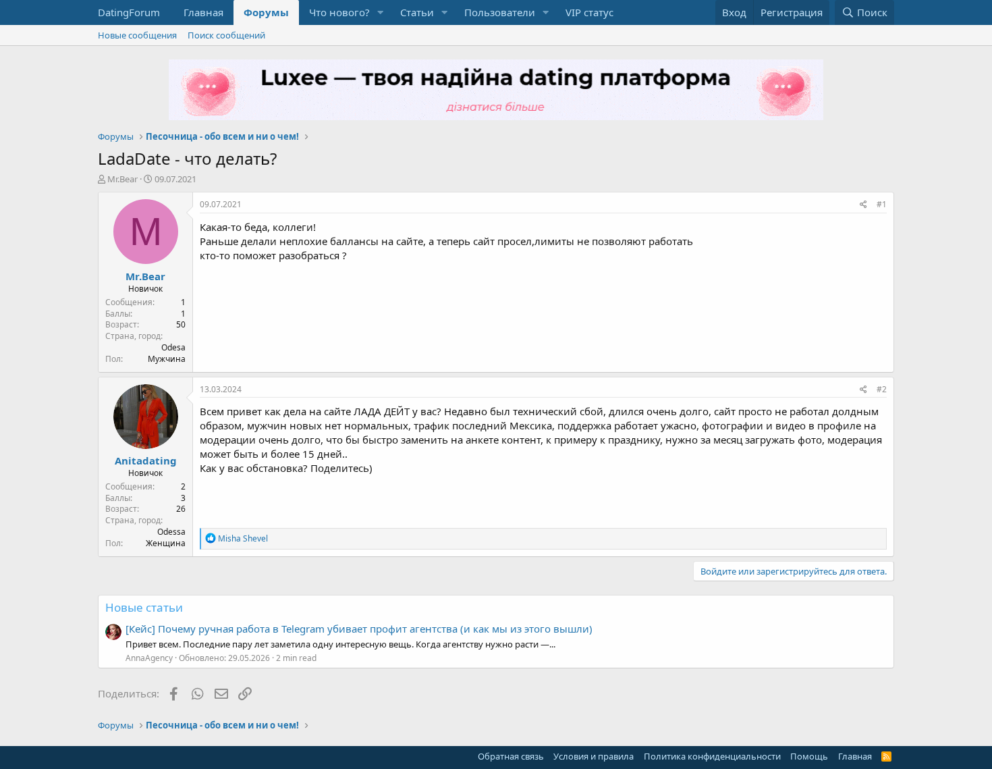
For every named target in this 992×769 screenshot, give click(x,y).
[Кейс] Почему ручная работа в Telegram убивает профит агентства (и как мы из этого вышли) (359, 628)
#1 (882, 204)
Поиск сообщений (226, 35)
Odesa (173, 347)
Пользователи (499, 12)
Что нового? (339, 12)
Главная (203, 12)
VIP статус (589, 12)
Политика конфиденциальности (712, 756)
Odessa (171, 531)
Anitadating (146, 460)
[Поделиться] (863, 205)
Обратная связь (511, 756)
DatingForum (129, 12)
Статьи (417, 12)
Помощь (809, 756)
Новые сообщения (137, 35)
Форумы (266, 12)
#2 (882, 389)
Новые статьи (144, 607)
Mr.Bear (122, 179)
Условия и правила (593, 756)
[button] (380, 12)
